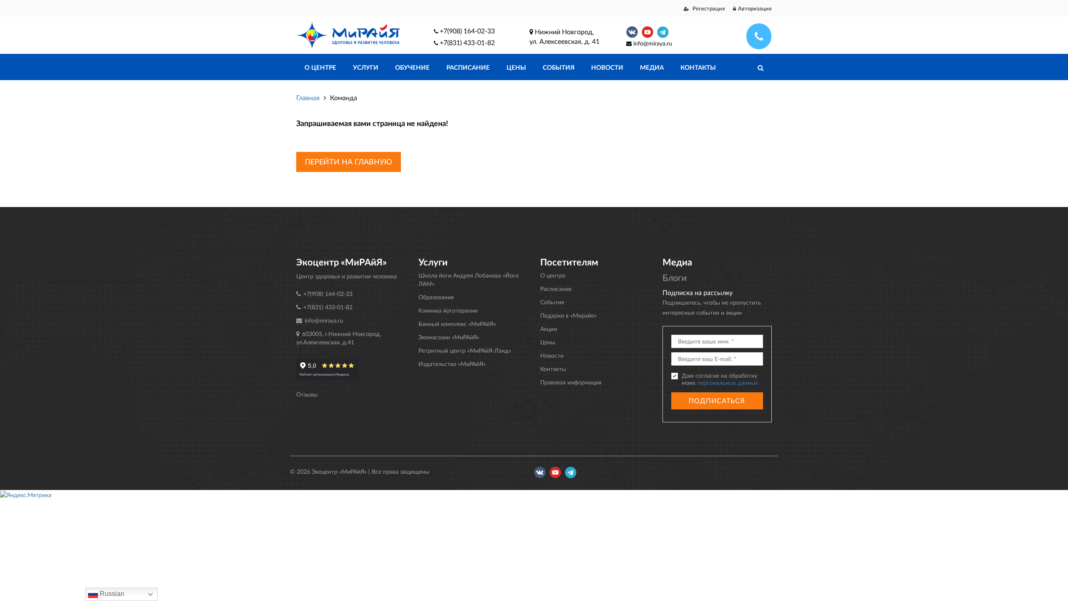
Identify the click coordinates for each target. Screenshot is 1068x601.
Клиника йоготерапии (448, 310)
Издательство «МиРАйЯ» (452, 363)
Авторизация (755, 8)
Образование (436, 296)
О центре (320, 67)
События (558, 67)
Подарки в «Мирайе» (568, 315)
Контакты (698, 67)
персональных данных (727, 382)
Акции (548, 328)
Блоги (674, 277)
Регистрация (708, 8)
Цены (516, 67)
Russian (111, 593)
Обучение (412, 67)
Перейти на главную (348, 161)
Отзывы (306, 394)
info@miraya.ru (652, 43)
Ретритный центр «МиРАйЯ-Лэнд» (464, 350)
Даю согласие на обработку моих (720, 379)
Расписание (468, 67)
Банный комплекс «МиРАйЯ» (457, 323)
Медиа (652, 67)
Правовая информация (571, 382)
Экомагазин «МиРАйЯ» (448, 337)
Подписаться (717, 400)
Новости (607, 67)
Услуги (365, 67)
